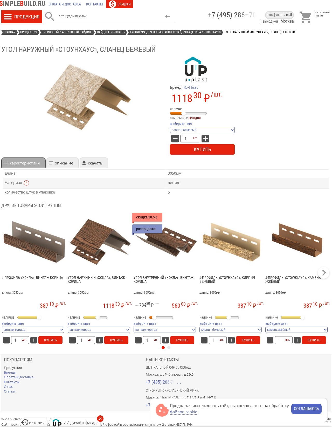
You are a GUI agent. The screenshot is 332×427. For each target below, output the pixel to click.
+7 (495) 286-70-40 (163, 382)
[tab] (23, 162)
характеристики (25, 163)
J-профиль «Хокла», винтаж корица (32, 278)
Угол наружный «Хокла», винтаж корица (96, 280)
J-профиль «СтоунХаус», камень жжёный (293, 280)
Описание (64, 163)
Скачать (95, 163)
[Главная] (23, 4)
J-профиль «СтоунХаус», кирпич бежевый (227, 280)
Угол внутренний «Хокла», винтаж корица (163, 280)
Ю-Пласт (192, 87)
